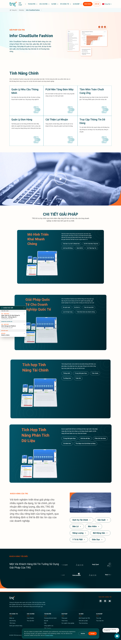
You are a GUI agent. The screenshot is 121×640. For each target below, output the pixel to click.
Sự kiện (81, 614)
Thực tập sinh (100, 620)
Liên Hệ (96, 4)
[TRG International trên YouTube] (110, 601)
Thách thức (64, 620)
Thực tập (98, 618)
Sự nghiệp (99, 614)
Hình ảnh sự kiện (83, 620)
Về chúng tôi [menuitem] (64, 4)
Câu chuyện (30, 614)
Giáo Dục (96, 539)
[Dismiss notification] (117, 629)
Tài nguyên (47, 614)
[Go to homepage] (13, 4)
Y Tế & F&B (77, 539)
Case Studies (30, 618)
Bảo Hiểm (92, 526)
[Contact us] (117, 636)
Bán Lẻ (75, 526)
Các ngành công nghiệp (67, 623)
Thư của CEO (30, 620)
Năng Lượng (77, 533)
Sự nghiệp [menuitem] (76, 4)
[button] (22, 4)
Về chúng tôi (13, 614)
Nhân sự (11, 618)
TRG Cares (12, 623)
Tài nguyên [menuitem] (31, 4)
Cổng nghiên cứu (48, 625)
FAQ (45, 623)
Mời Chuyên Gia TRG (84, 618)
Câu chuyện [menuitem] (43, 4)
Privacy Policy (49, 635)
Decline (83, 633)
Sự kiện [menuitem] (53, 4)
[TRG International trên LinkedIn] (100, 601)
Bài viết (46, 620)
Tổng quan (64, 618)
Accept (92, 633)
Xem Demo (87, 4)
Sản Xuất (101, 520)
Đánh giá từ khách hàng (15, 625)
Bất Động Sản (99, 533)
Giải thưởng (12, 620)
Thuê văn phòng (83, 623)
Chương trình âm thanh (50, 618)
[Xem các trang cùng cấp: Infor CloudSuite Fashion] (41, 10)
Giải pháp (64, 614)
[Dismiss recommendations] (24, 308)
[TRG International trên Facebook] (105, 601)
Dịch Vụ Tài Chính (80, 520)
